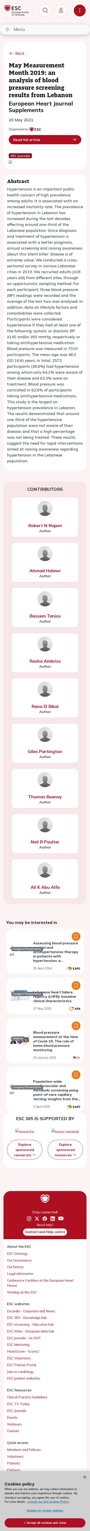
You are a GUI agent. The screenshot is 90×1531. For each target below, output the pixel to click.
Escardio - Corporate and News (31, 1311)
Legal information (20, 1274)
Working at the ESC (22, 1292)
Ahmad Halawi (45, 570)
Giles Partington (45, 751)
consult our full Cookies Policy (48, 1501)
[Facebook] (45, 1219)
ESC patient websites (23, 1378)
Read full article (26, 139)
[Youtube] (60, 1219)
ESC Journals (16, 1411)
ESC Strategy (17, 1253)
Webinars (14, 1424)
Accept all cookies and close (46, 1522)
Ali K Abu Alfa (45, 887)
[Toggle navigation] (80, 10)
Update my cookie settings (45, 1510)
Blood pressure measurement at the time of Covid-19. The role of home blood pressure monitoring (55, 1041)
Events (12, 1417)
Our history (15, 1267)
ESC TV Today (18, 1404)
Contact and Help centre (45, 1232)
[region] (45, 1501)
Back (19, 53)
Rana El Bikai (45, 706)
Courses (13, 1431)
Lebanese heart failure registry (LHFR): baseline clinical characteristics (54, 996)
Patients (13, 1463)
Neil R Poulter (45, 842)
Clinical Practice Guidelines (27, 1397)
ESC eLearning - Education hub (30, 1324)
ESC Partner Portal (21, 1365)
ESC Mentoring (18, 1345)
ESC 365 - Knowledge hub (27, 1318)
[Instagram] (29, 1219)
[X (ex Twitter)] (37, 1219)
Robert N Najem (45, 525)
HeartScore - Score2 (23, 1351)
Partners (13, 1470)
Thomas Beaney (45, 796)
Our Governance (19, 1260)
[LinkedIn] (52, 1219)
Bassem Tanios (45, 616)
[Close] (85, 1477)
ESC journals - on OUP (24, 1338)
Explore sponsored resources (24, 1149)
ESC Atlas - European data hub (30, 1331)
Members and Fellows (24, 1450)
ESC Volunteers (19, 1358)
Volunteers (15, 1456)
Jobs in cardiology (20, 1372)
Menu (19, 29)
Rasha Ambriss (45, 661)
